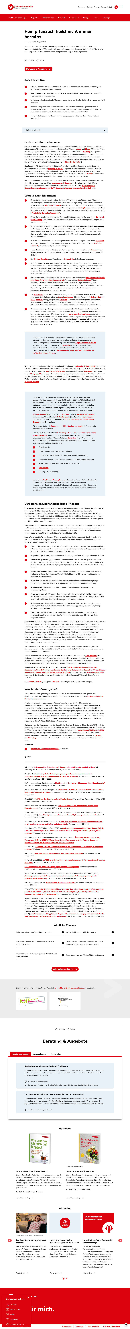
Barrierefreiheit (93, 1327)
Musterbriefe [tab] (56, 1054)
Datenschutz (66, 1327)
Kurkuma (63, 300)
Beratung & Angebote (36, 69)
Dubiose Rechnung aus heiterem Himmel (31, 1241)
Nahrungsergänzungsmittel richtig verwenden (33, 932)
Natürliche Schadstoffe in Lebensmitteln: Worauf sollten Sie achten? (35, 943)
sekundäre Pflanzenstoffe (85, 366)
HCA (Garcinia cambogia (73, 426)
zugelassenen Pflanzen (61, 183)
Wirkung (86, 152)
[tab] (63, 1278)
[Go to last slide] (10, 1240)
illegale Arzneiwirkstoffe (85, 343)
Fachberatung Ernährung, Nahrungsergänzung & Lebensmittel (54, 1094)
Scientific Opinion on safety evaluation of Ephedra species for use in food (69, 815)
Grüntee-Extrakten (41, 259)
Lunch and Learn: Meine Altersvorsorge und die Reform (64, 1241)
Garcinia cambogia (65, 297)
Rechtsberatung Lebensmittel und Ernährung (46, 1066)
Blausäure (88, 371)
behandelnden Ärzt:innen (79, 314)
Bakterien (72, 438)
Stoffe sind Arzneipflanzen (54, 480)
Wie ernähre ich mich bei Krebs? (31, 1171)
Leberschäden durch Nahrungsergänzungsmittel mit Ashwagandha (52, 866)
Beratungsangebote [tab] (20, 1054)
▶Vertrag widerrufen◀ (111, 1327)
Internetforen (67, 345)
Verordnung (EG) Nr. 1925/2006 (91, 730)
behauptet (100, 241)
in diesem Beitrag (32, 381)
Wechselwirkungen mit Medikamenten (81, 932)
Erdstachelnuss (84, 280)
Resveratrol (43, 467)
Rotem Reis (69, 259)
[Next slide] (120, 1240)
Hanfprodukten (36, 374)
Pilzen (87, 149)
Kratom (39, 300)
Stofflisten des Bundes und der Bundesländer (53, 799)
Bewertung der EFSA (95, 672)
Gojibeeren (85, 208)
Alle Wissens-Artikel (63, 969)
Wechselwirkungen (53, 205)
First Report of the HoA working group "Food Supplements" (80, 783)
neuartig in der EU (55, 168)
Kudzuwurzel (58, 280)
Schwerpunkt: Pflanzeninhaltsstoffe (60, 882)
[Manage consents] (126, 1325)
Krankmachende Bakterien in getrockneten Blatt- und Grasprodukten (36, 955)
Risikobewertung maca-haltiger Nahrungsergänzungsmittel (58, 853)
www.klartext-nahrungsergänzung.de (70, 988)
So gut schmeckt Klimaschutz (80, 1171)
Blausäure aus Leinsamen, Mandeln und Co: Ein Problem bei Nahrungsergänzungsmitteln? (84, 943)
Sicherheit (89, 174)
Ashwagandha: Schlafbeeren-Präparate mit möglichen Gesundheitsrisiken (64, 767)
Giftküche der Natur (73, 162)
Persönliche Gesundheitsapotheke (45, 213)
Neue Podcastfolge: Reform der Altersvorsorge (98, 1241)
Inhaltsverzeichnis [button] (33, 130)
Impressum (79, 1327)
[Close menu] (28, 1297)
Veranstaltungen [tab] (39, 1054)
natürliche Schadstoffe (55, 371)
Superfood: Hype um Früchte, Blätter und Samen (85, 955)
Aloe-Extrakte (91, 655)
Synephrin (95, 250)
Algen (78, 149)
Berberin (54, 426)
